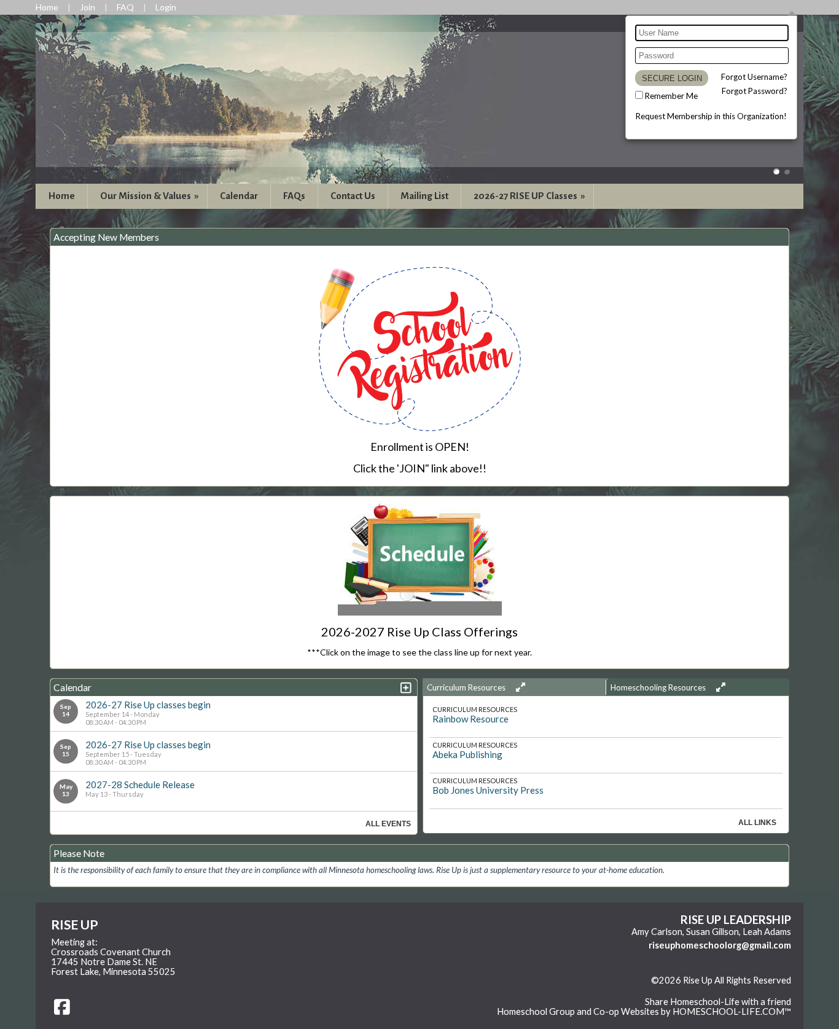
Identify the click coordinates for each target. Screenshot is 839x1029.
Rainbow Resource (470, 718)
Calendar (239, 195)
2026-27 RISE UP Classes (530, 195)
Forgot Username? (754, 77)
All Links (757, 822)
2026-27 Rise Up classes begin (148, 704)
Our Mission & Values (150, 195)
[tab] (514, 686)
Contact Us (352, 195)
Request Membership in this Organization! (711, 116)
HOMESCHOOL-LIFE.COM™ (732, 1011)
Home (62, 195)
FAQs (294, 195)
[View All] (518, 687)
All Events (388, 824)
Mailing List (424, 195)
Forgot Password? (754, 91)
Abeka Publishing (467, 754)
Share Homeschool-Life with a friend (718, 1001)
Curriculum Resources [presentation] (467, 687)
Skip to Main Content (748, 990)
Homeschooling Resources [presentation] (659, 687)
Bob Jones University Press (488, 790)
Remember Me (671, 96)
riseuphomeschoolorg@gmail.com (720, 945)
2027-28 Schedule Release (140, 784)
